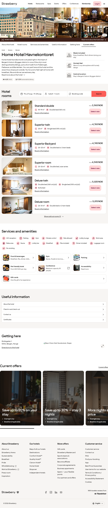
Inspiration (6, 476)
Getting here (75, 44)
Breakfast (5, 459)
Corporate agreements (66, 465)
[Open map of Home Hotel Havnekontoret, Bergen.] (102, 346)
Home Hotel (34, 466)
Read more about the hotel (12, 75)
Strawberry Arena (8, 452)
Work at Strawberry (9, 469)
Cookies (88, 482)
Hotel (3, 50)
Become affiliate (63, 462)
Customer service (92, 449)
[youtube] (61, 492)
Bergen (18, 50)
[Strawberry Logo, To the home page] (9, 4)
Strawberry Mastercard (66, 452)
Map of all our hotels (37, 449)
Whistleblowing (8, 466)
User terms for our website (95, 469)
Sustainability (7, 456)
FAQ (87, 456)
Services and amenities (39, 44)
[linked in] (56, 492)
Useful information (59, 44)
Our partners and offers (66, 478)
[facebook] (46, 492)
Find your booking (92, 459)
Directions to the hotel (10, 347)
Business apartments (65, 468)
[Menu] (104, 4)
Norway (10, 50)
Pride (4, 462)
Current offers (88, 44)
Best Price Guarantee (93, 466)
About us (5, 449)
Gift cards (61, 449)
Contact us (89, 452)
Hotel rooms (22, 44)
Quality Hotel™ (35, 459)
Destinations (35, 452)
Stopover (33, 469)
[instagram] (51, 492)
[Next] (29, 109)
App (86, 462)
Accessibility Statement (94, 478)
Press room (6, 473)
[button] (17, 109)
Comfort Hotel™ (36, 456)
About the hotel (8, 44)
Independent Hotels (37, 473)
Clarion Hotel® (35, 462)
